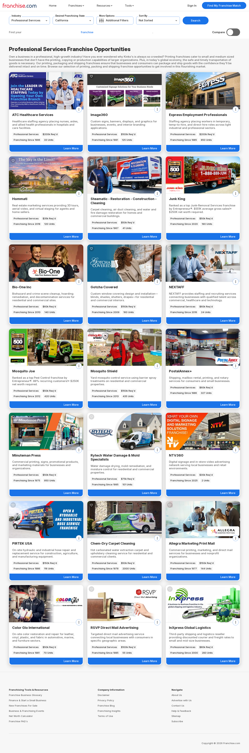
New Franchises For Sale (23, 705)
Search (195, 20)
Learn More (71, 148)
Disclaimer (104, 695)
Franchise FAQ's (18, 721)
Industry (16, 16)
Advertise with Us (182, 700)
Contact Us (178, 705)
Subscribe (177, 721)
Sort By (143, 16)
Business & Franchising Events (26, 710)
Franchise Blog (106, 705)
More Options (106, 16)
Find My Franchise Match (224, 5)
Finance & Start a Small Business (27, 700)
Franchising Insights (109, 710)
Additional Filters (117, 20)
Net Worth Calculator (21, 716)
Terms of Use (105, 716)
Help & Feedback (181, 710)
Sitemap (176, 716)
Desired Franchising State (70, 16)
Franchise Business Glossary (25, 695)
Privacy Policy (106, 700)
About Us (177, 695)
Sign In (192, 5)
